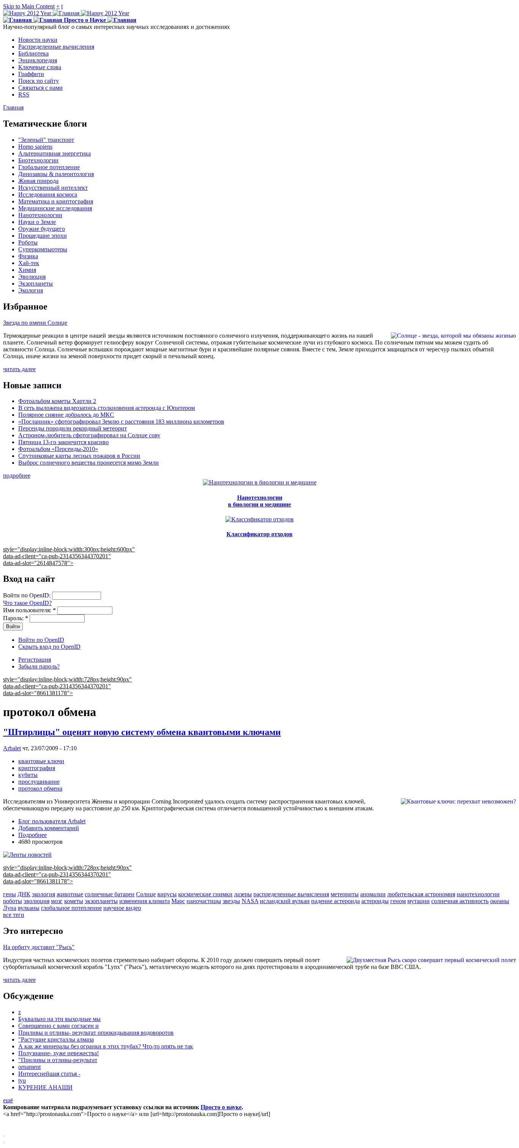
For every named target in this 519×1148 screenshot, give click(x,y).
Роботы (28, 242)
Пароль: (15, 618)
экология (43, 894)
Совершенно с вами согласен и (58, 1026)
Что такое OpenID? (27, 603)
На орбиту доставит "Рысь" (38, 947)
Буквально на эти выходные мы (59, 1019)
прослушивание (39, 781)
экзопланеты (101, 901)
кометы (73, 901)
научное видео (122, 908)
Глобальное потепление (49, 167)
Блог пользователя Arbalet (51, 821)
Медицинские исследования (55, 208)
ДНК (23, 894)
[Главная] (66, 13)
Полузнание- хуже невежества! (58, 1053)
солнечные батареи (109, 894)
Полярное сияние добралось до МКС (66, 414)
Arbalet (12, 748)
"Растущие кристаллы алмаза (56, 1039)
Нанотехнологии (40, 215)
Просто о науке (221, 1107)
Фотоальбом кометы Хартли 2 (57, 401)
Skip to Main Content (29, 6)
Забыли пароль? (39, 666)
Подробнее (32, 835)
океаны (499, 901)
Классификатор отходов (259, 534)
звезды (231, 901)
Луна (9, 908)
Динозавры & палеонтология (56, 174)
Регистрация (34, 659)
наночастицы (204, 901)
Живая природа (38, 181)
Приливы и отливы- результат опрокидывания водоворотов (96, 1032)
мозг (57, 901)
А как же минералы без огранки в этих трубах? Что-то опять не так (105, 1046)
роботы (12, 901)
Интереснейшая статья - (49, 1073)
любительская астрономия (421, 894)
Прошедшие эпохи (42, 235)
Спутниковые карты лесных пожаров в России (79, 456)
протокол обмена (40, 788)
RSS (23, 94)
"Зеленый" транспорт (46, 140)
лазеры (243, 894)
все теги (13, 914)
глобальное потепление (71, 908)
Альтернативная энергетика (54, 153)
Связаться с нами (40, 87)
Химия (27, 270)
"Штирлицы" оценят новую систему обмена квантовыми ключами (142, 732)
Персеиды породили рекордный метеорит (72, 428)
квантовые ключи (41, 761)
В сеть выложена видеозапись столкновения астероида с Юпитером (106, 408)
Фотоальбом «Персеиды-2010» (58, 449)
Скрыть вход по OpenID (49, 646)
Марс (178, 901)
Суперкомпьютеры (42, 249)
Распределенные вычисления (56, 46)
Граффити (31, 74)
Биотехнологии (38, 160)
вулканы (29, 908)
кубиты (28, 775)
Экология (30, 290)
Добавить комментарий (48, 828)
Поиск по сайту (38, 81)
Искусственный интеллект (53, 187)
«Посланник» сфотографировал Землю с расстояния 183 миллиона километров (121, 421)
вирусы (167, 894)
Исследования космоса (47, 194)
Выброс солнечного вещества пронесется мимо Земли (88, 462)
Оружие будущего (41, 228)
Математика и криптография (55, 201)
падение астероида (335, 901)
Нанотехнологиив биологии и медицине (259, 501)
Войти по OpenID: (27, 595)
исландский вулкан (285, 901)
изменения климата (144, 901)
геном (398, 901)
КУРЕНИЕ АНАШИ (45, 1087)
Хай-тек (28, 263)
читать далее (19, 369)
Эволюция (32, 276)
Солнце (146, 894)
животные (70, 894)
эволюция (36, 901)
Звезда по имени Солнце (35, 322)
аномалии (373, 894)
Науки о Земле (37, 222)
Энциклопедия (37, 60)
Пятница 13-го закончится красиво (63, 442)
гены (9, 894)
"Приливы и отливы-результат (57, 1060)
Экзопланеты (35, 283)
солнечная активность (460, 901)
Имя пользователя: (29, 610)
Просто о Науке (85, 20)
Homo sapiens (35, 146)
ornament (29, 1067)
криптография (36, 768)
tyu (22, 1080)
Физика (28, 256)
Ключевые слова (39, 67)
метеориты (345, 894)
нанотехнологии (478, 894)
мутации (418, 901)
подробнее (16, 475)
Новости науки (37, 40)
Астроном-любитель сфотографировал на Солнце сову (89, 435)
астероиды (375, 901)
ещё (8, 1100)
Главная (13, 107)
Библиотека (33, 53)
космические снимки (205, 894)
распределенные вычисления (291, 894)
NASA (250, 901)
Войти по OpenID (41, 640)
